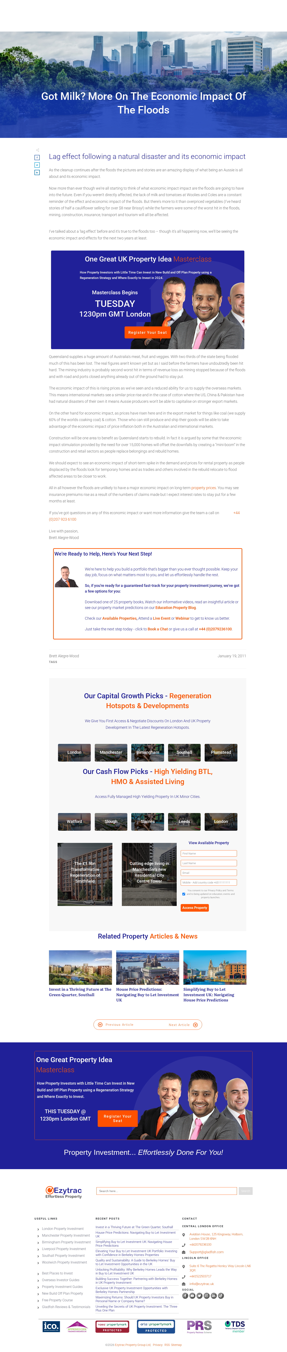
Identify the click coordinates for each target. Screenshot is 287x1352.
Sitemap (176, 1345)
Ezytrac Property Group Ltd (132, 1345)
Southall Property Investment (63, 1256)
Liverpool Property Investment (64, 1249)
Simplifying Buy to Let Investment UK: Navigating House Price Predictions (214, 978)
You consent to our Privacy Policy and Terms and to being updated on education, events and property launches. (211, 894)
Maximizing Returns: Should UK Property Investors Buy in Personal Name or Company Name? (137, 1299)
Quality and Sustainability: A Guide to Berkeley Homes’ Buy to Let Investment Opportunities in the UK (137, 1262)
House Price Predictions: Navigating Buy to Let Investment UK (147, 978)
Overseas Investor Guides (60, 1280)
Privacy (158, 1345)
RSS (167, 1345)
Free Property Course (57, 1300)
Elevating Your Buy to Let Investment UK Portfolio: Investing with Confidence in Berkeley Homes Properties (137, 1253)
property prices (203, 488)
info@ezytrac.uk (202, 1284)
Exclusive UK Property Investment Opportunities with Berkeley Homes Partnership (137, 1290)
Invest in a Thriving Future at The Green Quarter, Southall (80, 978)
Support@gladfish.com (207, 1252)
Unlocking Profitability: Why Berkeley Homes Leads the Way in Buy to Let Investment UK (137, 1271)
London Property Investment (63, 1229)
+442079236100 (200, 1244)
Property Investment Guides (62, 1287)
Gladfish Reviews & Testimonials (66, 1307)
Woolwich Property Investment (64, 1262)
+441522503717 (200, 1276)
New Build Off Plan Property (62, 1293)
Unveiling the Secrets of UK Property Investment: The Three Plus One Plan (137, 1308)
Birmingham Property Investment (66, 1242)
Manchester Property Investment (66, 1235)
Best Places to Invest (57, 1273)
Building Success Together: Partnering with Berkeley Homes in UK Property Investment (137, 1280)
